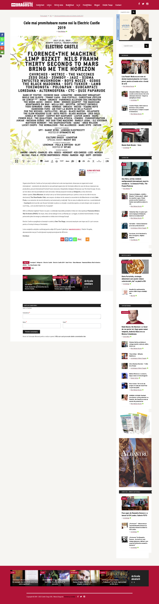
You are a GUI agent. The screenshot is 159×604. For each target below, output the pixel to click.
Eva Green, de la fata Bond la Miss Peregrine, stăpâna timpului (138, 235)
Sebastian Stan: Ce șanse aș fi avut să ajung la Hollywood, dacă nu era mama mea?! (138, 214)
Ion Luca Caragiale (114, 582)
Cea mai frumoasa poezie (130, 130)
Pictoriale (14, 572)
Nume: (25, 322)
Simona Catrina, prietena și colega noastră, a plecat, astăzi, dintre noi (139, 344)
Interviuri (125, 62)
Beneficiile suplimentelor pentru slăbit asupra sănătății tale (138, 291)
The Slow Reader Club (34, 265)
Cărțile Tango (108, 5)
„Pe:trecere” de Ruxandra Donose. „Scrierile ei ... (55, 583)
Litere (49, 5)
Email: (65, 322)
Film (123, 164)
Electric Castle (47, 262)
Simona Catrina (134, 378)
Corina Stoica (126, 336)
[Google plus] (62, 239)
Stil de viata (58, 5)
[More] (87, 239)
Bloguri (97, 5)
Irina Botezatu (134, 240)
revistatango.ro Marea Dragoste (138, 228)
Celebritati (40, 5)
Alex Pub (133, 295)
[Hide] (1, 56)
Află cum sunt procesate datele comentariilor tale (70, 336)
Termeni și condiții (69, 597)
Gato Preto (69, 262)
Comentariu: (26, 313)
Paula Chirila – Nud (25, 582)
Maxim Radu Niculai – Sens (131, 145)
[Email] (2, 52)
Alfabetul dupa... (106, 572)
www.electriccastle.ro (74, 229)
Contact (118, 5)
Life (25, 277)
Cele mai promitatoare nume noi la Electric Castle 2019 (68, 16)
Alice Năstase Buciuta (128, 86)
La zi (78, 5)
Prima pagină (43, 16)
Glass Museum (77, 262)
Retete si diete (126, 262)
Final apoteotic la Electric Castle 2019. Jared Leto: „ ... (67, 288)
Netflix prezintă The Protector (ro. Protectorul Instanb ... (85, 583)
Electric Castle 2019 (59, 262)
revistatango (28, 284)
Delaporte (39, 262)
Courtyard (33, 262)
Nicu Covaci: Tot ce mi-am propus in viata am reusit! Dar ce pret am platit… (138, 385)
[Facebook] (2, 35)
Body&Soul (70, 5)
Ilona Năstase (61, 31)
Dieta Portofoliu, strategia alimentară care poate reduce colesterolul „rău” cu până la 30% (134, 278)
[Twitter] (71, 239)
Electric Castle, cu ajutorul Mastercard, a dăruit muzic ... (34, 288)
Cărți (124, 498)
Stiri (51, 16)
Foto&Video (87, 5)
